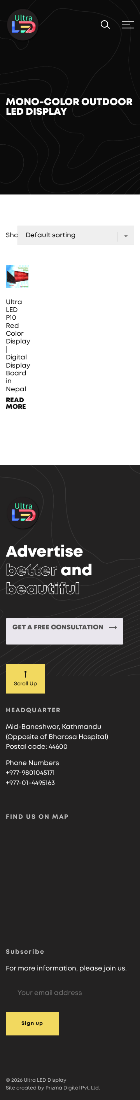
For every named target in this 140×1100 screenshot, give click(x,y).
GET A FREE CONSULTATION (58, 627)
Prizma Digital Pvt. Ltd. (73, 1088)
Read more (16, 403)
